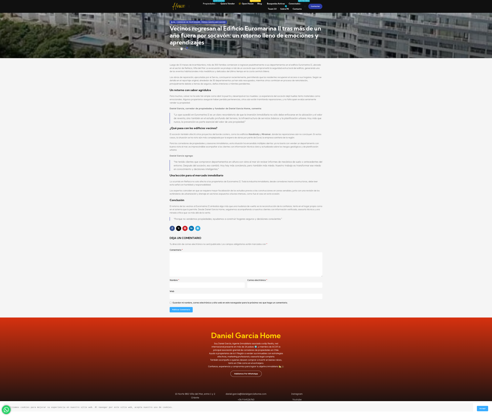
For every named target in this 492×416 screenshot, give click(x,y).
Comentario (176, 250)
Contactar (315, 6)
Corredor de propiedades (188, 22)
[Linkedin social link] (191, 228)
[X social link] (178, 228)
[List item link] (297, 394)
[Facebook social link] (172, 228)
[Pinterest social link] (185, 228)
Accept (482, 408)
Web (172, 291)
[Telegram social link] (197, 228)
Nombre (174, 280)
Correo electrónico (257, 280)
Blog (173, 22)
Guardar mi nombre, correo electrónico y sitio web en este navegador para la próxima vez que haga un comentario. (230, 302)
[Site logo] (179, 6)
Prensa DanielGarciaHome (213, 22)
